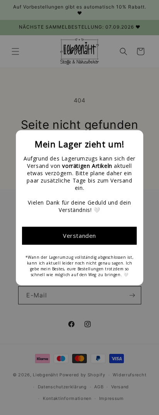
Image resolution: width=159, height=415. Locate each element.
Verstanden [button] (79, 235)
